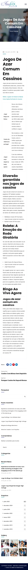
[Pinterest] (13, 364)
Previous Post (4, 371)
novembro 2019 (14, 525)
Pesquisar (5, 390)
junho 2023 (14, 509)
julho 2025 (15, 501)
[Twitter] (10, 364)
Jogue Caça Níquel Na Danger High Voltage (13, 421)
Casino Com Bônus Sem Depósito (14, 374)
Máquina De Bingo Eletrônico (9, 425)
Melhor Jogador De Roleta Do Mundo (13, 97)
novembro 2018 (14, 529)
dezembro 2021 (14, 521)
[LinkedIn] (16, 364)
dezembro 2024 (14, 505)
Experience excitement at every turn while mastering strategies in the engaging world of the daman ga (13, 411)
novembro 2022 (14, 513)
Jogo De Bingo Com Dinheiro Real (10, 417)
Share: (3, 364)
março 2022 (14, 517)
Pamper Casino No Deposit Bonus (14, 380)
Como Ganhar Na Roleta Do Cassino (12, 99)
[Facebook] (7, 364)
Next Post (3, 378)
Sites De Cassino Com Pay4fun (10, 429)
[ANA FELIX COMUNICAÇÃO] (9, 4)
